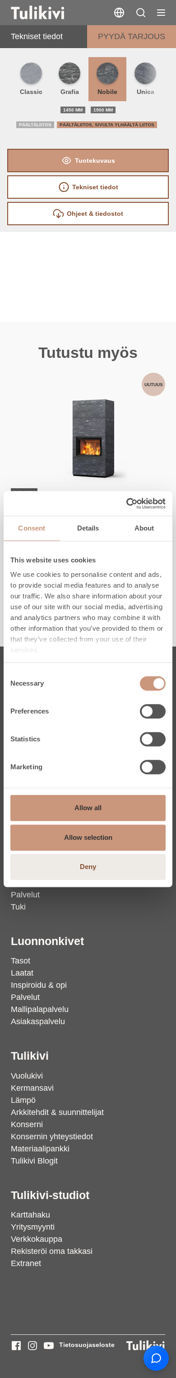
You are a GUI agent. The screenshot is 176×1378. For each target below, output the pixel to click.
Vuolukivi (27, 1075)
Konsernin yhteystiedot (52, 1136)
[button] (140, 12)
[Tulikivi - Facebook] (16, 1345)
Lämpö (23, 1100)
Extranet (26, 1263)
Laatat (22, 972)
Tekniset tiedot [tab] (95, 187)
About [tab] (144, 528)
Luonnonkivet (47, 941)
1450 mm (73, 109)
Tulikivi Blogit (34, 1160)
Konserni (27, 1124)
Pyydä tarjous (131, 36)
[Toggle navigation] (161, 12)
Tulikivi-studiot (50, 1195)
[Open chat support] (156, 1358)
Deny (88, 866)
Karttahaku (30, 1214)
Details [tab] (88, 528)
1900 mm (103, 109)
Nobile (107, 91)
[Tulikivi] (49, 12)
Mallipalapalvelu (40, 1009)
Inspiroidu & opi (39, 985)
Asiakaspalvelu (38, 1021)
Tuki (18, 906)
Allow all (88, 808)
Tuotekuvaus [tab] (95, 160)
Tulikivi (30, 1056)
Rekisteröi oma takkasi (52, 1251)
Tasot (20, 960)
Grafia (69, 91)
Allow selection (88, 837)
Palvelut (25, 894)
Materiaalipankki (40, 1148)
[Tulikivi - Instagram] (32, 1345)
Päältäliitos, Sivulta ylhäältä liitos (107, 124)
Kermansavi (32, 1088)
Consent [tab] (31, 528)
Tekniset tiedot (37, 36)
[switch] (153, 711)
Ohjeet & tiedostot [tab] (95, 213)
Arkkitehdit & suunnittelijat (57, 1112)
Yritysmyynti (33, 1226)
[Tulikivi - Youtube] (48, 1345)
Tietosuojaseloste (87, 1344)
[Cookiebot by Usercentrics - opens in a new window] (127, 503)
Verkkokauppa (36, 1239)
